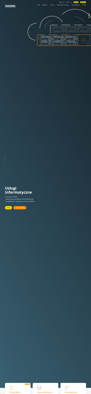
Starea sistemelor (75, 5)
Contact (84, 5)
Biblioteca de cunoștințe (63, 5)
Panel (76, 2)
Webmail (83, 2)
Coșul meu (69, 2)
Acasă (38, 5)
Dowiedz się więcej (20, 207)
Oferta (8, 207)
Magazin (44, 5)
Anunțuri (52, 5)
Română (62, 2)
